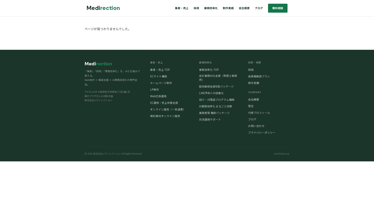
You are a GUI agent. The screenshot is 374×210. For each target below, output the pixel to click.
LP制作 (154, 89)
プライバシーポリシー (261, 132)
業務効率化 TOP (209, 70)
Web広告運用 (158, 96)
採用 (196, 8)
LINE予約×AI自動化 (211, 93)
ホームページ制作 (161, 83)
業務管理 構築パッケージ (214, 113)
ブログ (259, 8)
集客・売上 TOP (160, 70)
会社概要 (244, 8)
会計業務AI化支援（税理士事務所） (218, 78)
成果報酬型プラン (259, 76)
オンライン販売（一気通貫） (168, 109)
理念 (251, 106)
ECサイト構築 (158, 76)
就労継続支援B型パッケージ (216, 86)
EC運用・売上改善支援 (164, 103)
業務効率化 (211, 8)
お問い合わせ (256, 126)
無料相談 (277, 8)
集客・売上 (182, 8)
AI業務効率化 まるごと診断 (215, 106)
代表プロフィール (259, 113)
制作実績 (228, 8)
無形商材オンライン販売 (165, 116)
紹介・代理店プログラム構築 (217, 100)
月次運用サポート (210, 119)
